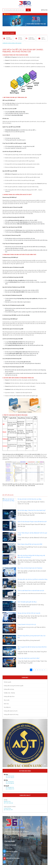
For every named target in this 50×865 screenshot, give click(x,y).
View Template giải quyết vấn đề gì (27, 602)
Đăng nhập (44, 10)
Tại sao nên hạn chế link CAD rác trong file (29, 613)
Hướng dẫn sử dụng (9, 689)
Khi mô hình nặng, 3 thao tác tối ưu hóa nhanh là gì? (32, 510)
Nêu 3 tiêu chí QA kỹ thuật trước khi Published (30, 568)
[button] (24, 25)
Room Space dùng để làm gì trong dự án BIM (30, 544)
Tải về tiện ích (7, 707)
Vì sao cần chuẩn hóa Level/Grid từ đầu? (28, 658)
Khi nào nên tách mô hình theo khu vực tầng (29, 499)
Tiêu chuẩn (6, 700)
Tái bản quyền (7, 682)
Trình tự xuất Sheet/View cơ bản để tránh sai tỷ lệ (31, 590)
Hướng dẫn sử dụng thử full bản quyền (13, 685)
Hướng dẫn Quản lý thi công (11, 714)
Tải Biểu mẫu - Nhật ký (9, 693)
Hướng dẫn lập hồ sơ (9, 696)
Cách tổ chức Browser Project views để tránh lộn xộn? (32, 521)
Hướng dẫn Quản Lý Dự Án (11, 711)
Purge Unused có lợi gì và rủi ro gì (27, 624)
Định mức (6, 703)
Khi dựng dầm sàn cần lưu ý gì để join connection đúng (32, 579)
